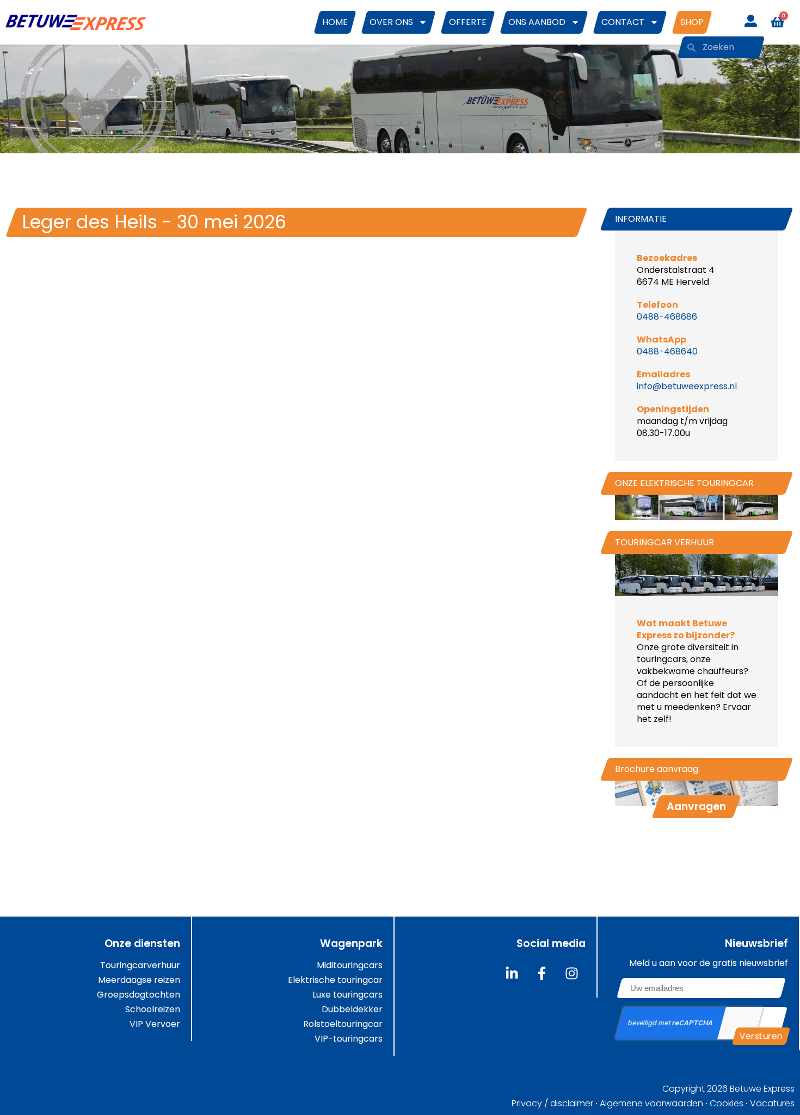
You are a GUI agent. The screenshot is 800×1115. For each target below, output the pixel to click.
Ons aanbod (536, 22)
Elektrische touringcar (335, 980)
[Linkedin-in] (512, 973)
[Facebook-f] (542, 973)
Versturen (761, 1036)
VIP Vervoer (155, 1024)
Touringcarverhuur (140, 965)
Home (335, 22)
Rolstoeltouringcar (343, 1024)
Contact (622, 22)
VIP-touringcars (349, 1039)
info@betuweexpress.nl (687, 386)
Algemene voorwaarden (651, 1104)
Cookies (726, 1104)
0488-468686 (667, 316)
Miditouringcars (350, 965)
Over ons (391, 22)
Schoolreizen (152, 1010)
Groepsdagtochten (138, 995)
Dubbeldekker (352, 1010)
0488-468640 (667, 351)
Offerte (468, 22)
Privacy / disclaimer (552, 1104)
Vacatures (772, 1104)
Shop (692, 22)
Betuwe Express (762, 1088)
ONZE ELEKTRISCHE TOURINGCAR (684, 483)
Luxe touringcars (347, 995)
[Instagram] (572, 973)
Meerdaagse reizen (139, 980)
